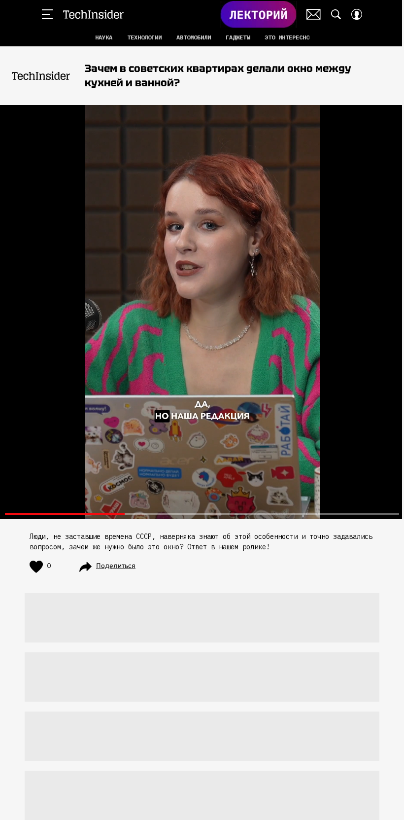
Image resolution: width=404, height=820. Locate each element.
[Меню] (47, 14)
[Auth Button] (356, 14)
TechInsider (93, 14)
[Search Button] (336, 14)
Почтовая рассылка (313, 14)
